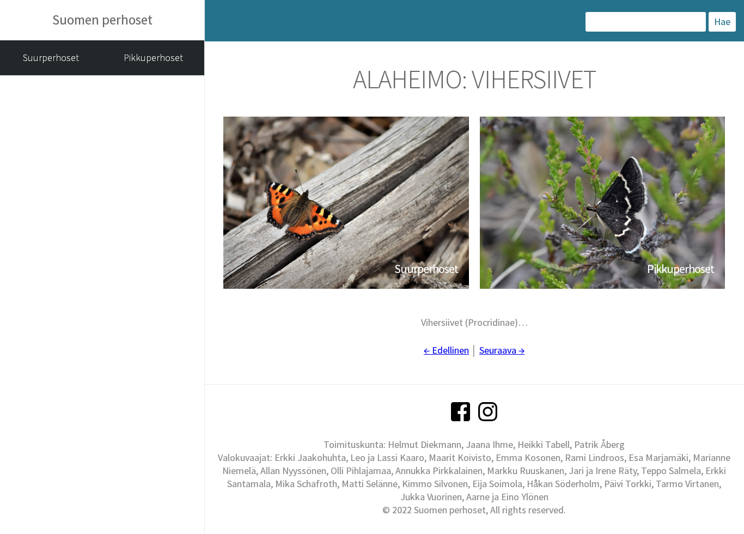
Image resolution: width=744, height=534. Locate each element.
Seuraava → (502, 350)
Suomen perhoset (102, 19)
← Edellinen (446, 350)
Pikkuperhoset (153, 57)
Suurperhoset (51, 57)
